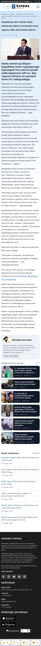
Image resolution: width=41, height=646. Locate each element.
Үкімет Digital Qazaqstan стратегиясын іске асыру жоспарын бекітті (19, 506)
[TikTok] (24, 576)
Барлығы (36, 453)
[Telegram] (19, 576)
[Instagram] (9, 576)
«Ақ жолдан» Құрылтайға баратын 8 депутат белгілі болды (20, 470)
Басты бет (4, 14)
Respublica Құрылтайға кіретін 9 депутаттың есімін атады (20, 458)
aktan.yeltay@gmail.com (8, 601)
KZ (39, 1)
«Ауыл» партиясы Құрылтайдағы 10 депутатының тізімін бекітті (16, 494)
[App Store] (20, 618)
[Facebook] (3, 576)
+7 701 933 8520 (6, 595)
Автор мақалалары (11, 356)
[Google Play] (20, 624)
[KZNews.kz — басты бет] (21, 6)
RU (36, 1)
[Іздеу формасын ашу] (38, 6)
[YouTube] (14, 576)
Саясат (12, 14)
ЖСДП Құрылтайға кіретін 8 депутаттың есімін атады (18, 482)
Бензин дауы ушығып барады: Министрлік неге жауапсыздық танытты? (19, 518)
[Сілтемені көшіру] (16, 35)
